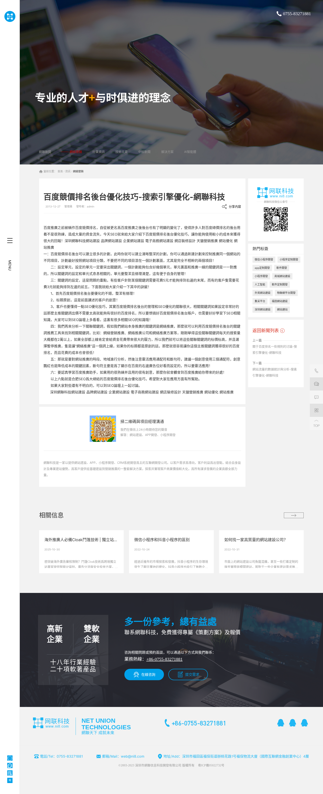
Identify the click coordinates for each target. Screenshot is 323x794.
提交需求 (192, 674)
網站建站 (282, 309)
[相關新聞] (294, 515)
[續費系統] (10, 773)
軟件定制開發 (280, 284)
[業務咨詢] (316, 384)
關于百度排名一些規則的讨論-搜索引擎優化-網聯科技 (274, 349)
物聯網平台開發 (286, 292)
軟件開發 (281, 267)
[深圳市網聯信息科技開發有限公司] (10, 16)
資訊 (68, 171)
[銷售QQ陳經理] (292, 722)
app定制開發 (262, 267)
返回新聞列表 (265, 330)
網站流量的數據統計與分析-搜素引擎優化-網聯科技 (274, 372)
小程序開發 (261, 276)
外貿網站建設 (262, 292)
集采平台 (260, 301)
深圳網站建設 (262, 309)
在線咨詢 (148, 674)
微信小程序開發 (264, 259)
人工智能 (260, 284)
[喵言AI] (10, 765)
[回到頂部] (316, 423)
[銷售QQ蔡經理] (281, 722)
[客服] (316, 370)
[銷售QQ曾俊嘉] (304, 722)
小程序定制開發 (289, 259)
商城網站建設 (282, 276)
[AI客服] (10, 758)
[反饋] (316, 397)
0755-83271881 (297, 13)
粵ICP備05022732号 (211, 765)
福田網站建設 (280, 301)
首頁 (60, 171)
